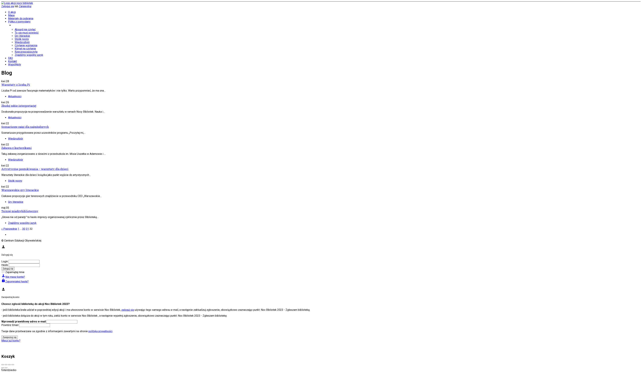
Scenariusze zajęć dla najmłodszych (25, 127)
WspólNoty (14, 64)
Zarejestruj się (9, 337)
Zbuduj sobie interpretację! (18, 105)
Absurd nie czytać (25, 29)
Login (4, 261)
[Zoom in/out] (12, 364)
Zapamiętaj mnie (14, 272)
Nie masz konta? (13, 276)
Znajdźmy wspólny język (29, 55)
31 (27, 228)
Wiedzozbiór (22, 42)
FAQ (10, 58)
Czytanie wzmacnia (26, 45)
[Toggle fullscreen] (9, 364)
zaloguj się (127, 309)
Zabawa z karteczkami (16, 148)
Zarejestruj (25, 6)
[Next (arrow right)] (6, 367)
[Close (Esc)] (2, 364)
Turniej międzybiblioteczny (19, 211)
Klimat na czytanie (25, 48)
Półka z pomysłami (19, 21)
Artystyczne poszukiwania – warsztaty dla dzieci (34, 169)
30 (23, 228)
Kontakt (12, 61)
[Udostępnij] (6, 364)
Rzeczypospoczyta (26, 51)
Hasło (4, 265)
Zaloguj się (7, 6)
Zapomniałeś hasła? (15, 281)
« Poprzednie (9, 228)
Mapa (11, 15)
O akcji (12, 12)
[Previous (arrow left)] (2, 367)
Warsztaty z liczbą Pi (15, 84)
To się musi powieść (27, 32)
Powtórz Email (9, 325)
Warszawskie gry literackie (20, 190)
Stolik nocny (22, 39)
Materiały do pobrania (20, 18)
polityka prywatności (100, 331)
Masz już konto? (10, 340)
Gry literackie (22, 35)
